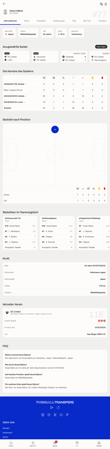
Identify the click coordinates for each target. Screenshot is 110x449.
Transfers (102, 21)
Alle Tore (87, 21)
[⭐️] (105, 4)
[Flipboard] (67, 415)
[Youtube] (61, 415)
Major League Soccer (13, 90)
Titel (74, 21)
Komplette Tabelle (13, 247)
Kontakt (6, 428)
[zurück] (4, 4)
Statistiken (41, 21)
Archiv (5, 437)
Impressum (7, 432)
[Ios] (58, 407)
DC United (14, 13)
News (26, 21)
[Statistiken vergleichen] (101, 4)
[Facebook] (43, 415)
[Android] (52, 407)
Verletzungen (59, 21)
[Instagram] (49, 415)
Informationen (10, 21)
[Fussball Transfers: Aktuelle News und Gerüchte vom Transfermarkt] (55, 402)
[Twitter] (55, 415)
